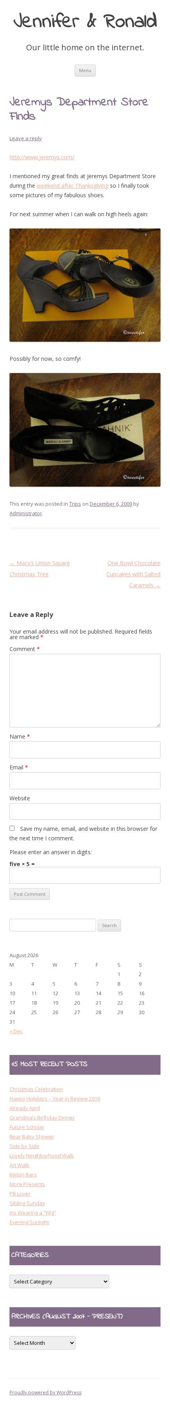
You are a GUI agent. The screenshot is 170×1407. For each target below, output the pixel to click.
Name (19, 736)
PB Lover (19, 1193)
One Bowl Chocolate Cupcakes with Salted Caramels (133, 574)
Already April (24, 1108)
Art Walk (19, 1165)
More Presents (27, 1184)
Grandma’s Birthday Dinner (42, 1117)
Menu (85, 70)
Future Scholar (26, 1127)
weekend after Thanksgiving (72, 185)
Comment (24, 649)
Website (19, 798)
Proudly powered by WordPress (45, 1392)
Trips (75, 503)
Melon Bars (23, 1174)
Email (18, 767)
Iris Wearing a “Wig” (32, 1212)
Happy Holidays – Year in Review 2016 (54, 1098)
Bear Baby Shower (31, 1136)
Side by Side (24, 1146)
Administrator (25, 513)
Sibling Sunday (27, 1203)
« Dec (16, 1031)
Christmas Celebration (36, 1089)
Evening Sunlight (29, 1222)
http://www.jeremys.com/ (41, 157)
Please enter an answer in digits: (50, 852)
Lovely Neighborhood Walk (41, 1155)
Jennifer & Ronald (85, 22)
